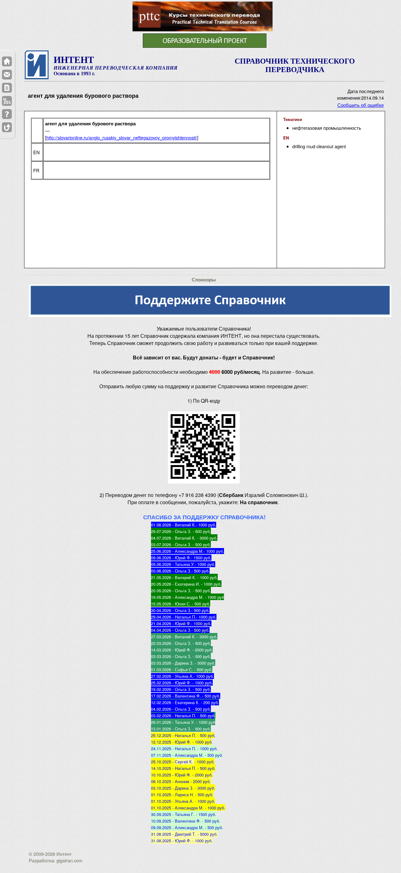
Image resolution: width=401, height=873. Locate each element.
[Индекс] (7, 101)
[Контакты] (7, 75)
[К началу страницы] (7, 127)
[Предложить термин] (7, 88)
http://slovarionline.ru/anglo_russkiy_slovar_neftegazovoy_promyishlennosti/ (121, 137)
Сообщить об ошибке (360, 105)
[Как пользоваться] (7, 114)
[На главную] (7, 61)
